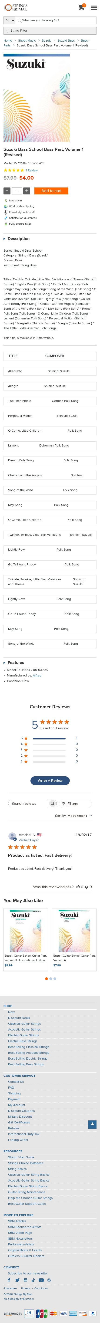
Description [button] (19, 239)
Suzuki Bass (66, 40)
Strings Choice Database (25, 1163)
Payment (14, 1099)
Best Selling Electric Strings (27, 1058)
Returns (14, 1128)
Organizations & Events (25, 1250)
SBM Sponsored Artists (24, 1227)
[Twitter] (17, 1280)
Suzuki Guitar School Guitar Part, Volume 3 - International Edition (25, 958)
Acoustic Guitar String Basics (29, 1180)
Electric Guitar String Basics (28, 1186)
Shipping (14, 1093)
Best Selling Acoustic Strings (28, 1052)
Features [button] (16, 663)
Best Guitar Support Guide (27, 1203)
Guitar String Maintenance (26, 1192)
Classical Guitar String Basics (29, 1174)
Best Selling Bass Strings (26, 1064)
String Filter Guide (21, 1157)
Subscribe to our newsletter (28, 1273)
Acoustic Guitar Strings (24, 1029)
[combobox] (73, 816)
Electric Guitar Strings (23, 1035)
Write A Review (50, 780)
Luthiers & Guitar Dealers (26, 1256)
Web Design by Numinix (18, 1299)
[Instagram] (25, 1280)
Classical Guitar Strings (24, 1023)
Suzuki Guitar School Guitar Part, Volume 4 (74, 958)
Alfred (37, 675)
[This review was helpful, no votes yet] (78, 887)
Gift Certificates (19, 1122)
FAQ (11, 1087)
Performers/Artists (21, 1244)
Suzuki (46, 40)
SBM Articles (17, 1221)
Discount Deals (19, 1018)
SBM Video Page (20, 1232)
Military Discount (20, 1116)
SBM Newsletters (20, 1238)
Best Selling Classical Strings (28, 1047)
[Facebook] (9, 1280)
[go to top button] (92, 1124)
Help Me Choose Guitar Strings (30, 1198)
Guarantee (10, 1288)
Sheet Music (27, 40)
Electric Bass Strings (22, 1041)
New (11, 1012)
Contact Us (16, 1081)
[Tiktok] (33, 1280)
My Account (16, 1105)
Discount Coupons (21, 1111)
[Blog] (49, 1280)
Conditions (41, 1288)
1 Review (32, 170)
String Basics (17, 1169)
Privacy (25, 1288)
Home (7, 40)
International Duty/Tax (23, 1134)
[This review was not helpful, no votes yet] (86, 887)
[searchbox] (28, 803)
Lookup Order (18, 1140)
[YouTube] (41, 1280)
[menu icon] (94, 8)
